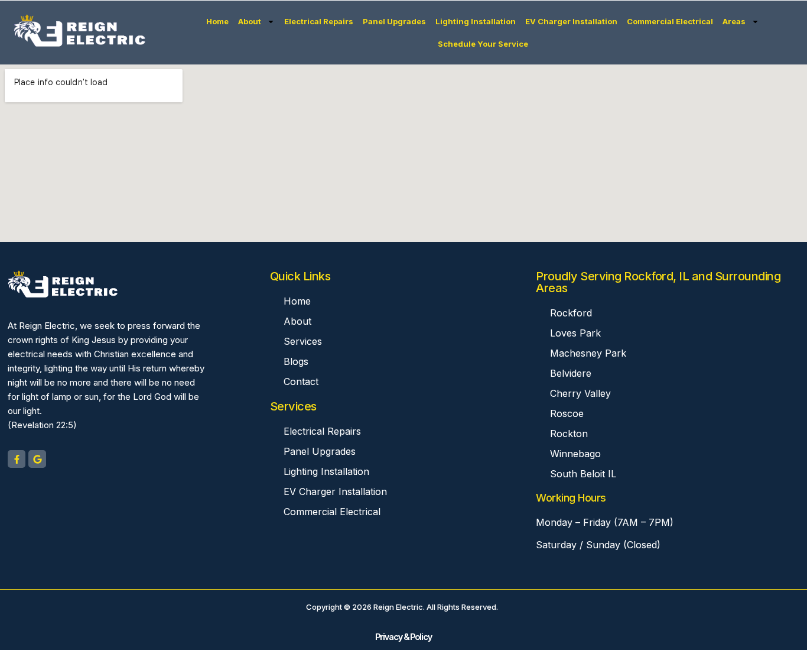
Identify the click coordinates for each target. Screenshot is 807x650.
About (249, 21)
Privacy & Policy (403, 636)
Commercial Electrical (670, 21)
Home (217, 21)
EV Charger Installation (571, 21)
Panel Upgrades (394, 21)
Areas (734, 21)
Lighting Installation (475, 21)
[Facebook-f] (16, 459)
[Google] (37, 459)
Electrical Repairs (318, 21)
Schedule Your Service (483, 43)
